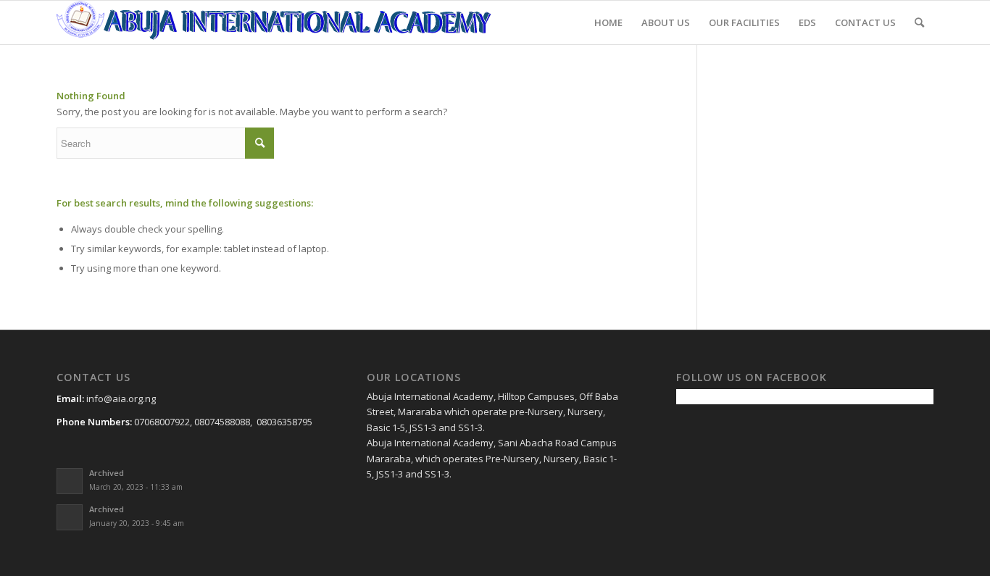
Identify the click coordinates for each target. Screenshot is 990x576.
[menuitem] (608, 22)
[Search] (919, 22)
